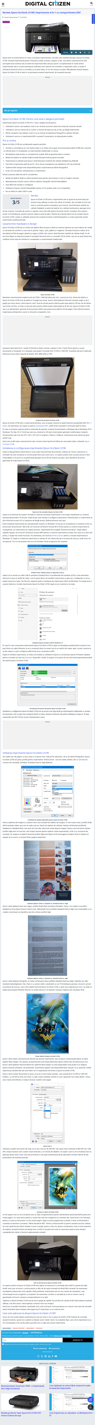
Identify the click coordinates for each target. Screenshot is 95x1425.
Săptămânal (36, 1332)
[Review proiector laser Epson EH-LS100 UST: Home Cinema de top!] (23, 1410)
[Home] (48, 4)
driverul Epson (57, 535)
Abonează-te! (78, 1340)
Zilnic (25, 1332)
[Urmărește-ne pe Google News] (45, 1356)
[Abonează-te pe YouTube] (56, 1356)
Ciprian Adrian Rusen (11, 17)
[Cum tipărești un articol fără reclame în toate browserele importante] (71, 1382)
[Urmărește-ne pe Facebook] (52, 1356)
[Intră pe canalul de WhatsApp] (38, 1356)
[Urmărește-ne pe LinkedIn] (49, 1356)
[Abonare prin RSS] (42, 1356)
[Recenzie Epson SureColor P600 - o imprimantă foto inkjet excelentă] (23, 1383)
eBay (80, 987)
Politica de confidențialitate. (62, 1336)
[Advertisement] (47, 91)
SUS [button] (91, 1407)
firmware (28, 657)
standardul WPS (42, 426)
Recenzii (39, 1328)
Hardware (30, 1328)
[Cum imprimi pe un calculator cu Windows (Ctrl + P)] (71, 1410)
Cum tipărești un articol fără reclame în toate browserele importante (69, 1386)
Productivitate (18, 1328)
